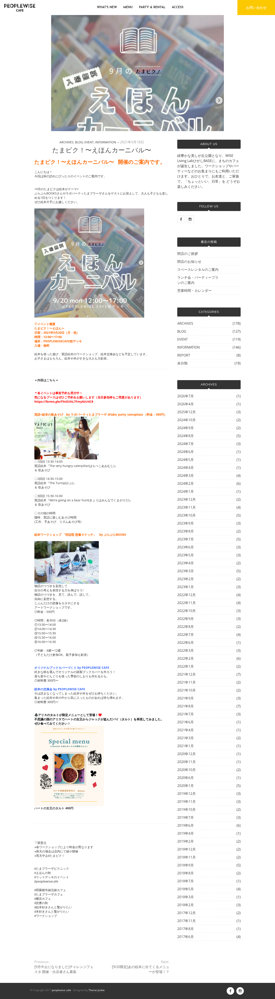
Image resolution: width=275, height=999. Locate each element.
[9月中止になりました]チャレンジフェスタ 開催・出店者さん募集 (63, 969)
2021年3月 (185, 738)
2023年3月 (185, 571)
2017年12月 (186, 912)
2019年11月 (186, 801)
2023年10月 (186, 515)
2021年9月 (185, 698)
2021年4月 (185, 730)
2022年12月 (186, 594)
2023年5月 (185, 555)
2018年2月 (185, 905)
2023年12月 (186, 499)
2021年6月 (185, 722)
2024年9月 (185, 427)
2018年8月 (185, 873)
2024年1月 (185, 491)
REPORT (183, 355)
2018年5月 (185, 889)
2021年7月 (185, 714)
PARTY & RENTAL (152, 7)
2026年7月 (185, 396)
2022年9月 (185, 618)
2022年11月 (186, 602)
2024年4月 (185, 467)
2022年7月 (185, 634)
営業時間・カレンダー (194, 290)
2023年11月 (186, 507)
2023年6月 (185, 547)
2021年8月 (185, 706)
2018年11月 (186, 857)
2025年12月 (186, 412)
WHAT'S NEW (107, 7)
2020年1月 (185, 785)
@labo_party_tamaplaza (125, 414)
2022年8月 (185, 626)
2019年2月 (185, 841)
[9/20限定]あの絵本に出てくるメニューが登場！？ (140, 969)
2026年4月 (185, 404)
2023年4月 (185, 563)
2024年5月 (185, 459)
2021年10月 (186, 690)
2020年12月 (186, 753)
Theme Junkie (97, 990)
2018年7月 (185, 881)
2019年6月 (185, 825)
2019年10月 (186, 809)
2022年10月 (186, 610)
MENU (128, 7)
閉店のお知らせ (189, 261)
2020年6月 (185, 777)
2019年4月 (185, 833)
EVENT (89, 142)
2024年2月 (185, 483)
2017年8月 (185, 928)
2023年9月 (185, 523)
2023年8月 (185, 531)
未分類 (182, 363)
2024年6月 (185, 451)
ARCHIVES (66, 142)
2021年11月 (186, 682)
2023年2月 (185, 579)
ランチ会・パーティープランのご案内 (197, 280)
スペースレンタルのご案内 (197, 269)
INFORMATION (105, 142)
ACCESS (177, 7)
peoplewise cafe (61, 990)
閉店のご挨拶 (187, 253)
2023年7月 (185, 539)
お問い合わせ (256, 7)
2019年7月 (185, 817)
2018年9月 (185, 865)
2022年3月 (185, 650)
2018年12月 (186, 849)
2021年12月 (186, 674)
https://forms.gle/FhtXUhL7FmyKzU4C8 (63, 401)
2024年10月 (186, 420)
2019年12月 (186, 793)
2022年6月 (185, 642)
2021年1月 (185, 746)
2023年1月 (185, 586)
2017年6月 (185, 936)
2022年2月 (185, 658)
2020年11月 (186, 761)
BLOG (79, 142)
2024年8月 (185, 435)
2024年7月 (185, 443)
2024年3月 (185, 475)
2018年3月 (185, 897)
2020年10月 (186, 769)
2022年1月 (185, 666)
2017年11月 (186, 920)
